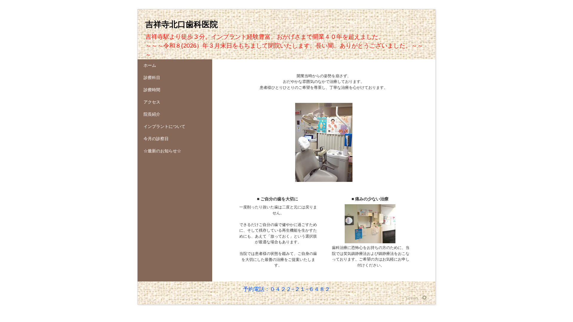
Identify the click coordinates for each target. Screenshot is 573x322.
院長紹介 (152, 114)
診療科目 (152, 77)
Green (412, 297)
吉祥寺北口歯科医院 (181, 24)
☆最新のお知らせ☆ (162, 150)
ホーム (150, 65)
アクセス (152, 102)
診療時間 (152, 89)
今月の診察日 (156, 138)
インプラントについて (164, 126)
